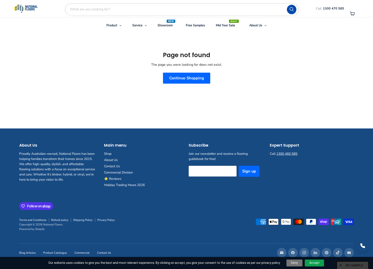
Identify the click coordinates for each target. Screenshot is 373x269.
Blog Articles (27, 253)
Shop (108, 154)
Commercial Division (118, 172)
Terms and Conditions (32, 220)
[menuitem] (114, 25)
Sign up (249, 171)
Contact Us (112, 166)
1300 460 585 (286, 154)
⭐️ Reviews (112, 179)
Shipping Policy (83, 220)
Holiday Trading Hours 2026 (124, 185)
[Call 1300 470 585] (363, 246)
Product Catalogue (55, 253)
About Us (111, 160)
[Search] (291, 9)
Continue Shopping (186, 78)
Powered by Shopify (32, 229)
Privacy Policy (106, 220)
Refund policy (59, 220)
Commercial (82, 253)
